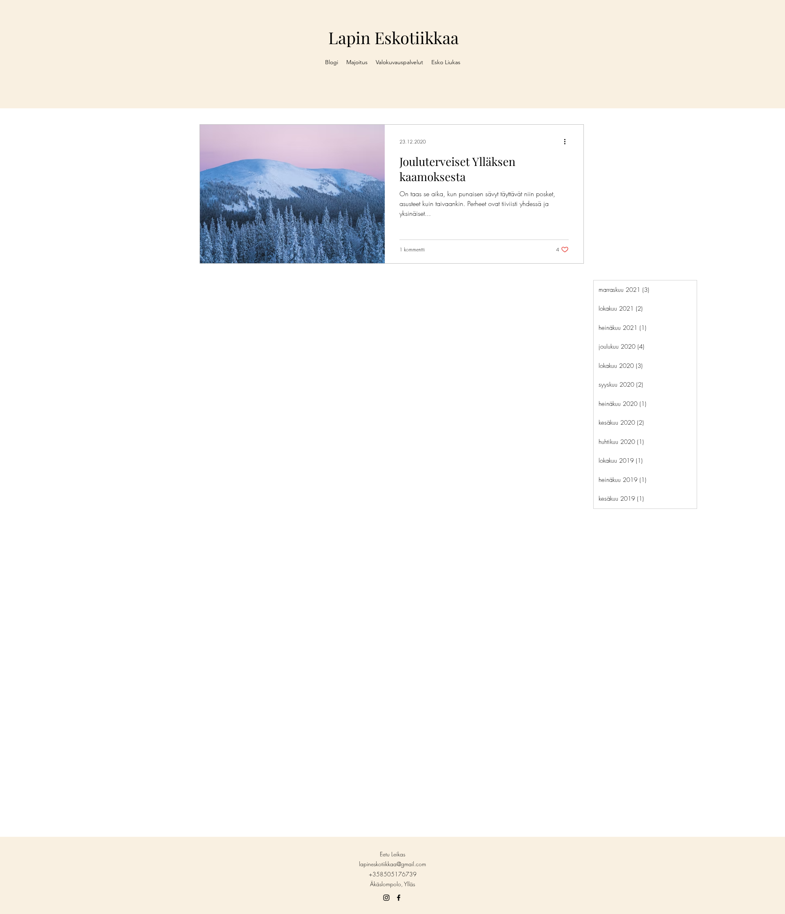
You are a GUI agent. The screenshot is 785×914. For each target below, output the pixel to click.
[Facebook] (399, 898)
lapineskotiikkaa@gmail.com (392, 864)
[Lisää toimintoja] (567, 141)
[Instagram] (386, 898)
